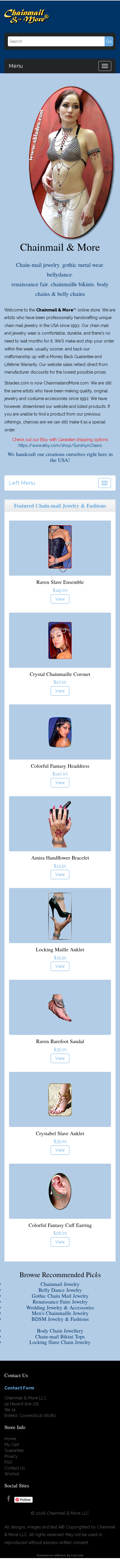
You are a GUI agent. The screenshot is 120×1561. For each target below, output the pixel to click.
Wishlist (11, 1474)
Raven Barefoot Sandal (60, 1041)
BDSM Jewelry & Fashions (60, 1318)
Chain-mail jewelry (37, 264)
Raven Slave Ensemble (60, 581)
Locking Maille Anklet (60, 949)
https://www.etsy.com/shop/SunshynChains (60, 445)
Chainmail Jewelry (60, 1283)
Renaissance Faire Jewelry (60, 1301)
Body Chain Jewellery (60, 1330)
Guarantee (14, 1450)
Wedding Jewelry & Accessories (60, 1307)
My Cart (11, 1444)
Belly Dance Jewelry (60, 1289)
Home (10, 1438)
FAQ (8, 1462)
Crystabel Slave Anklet (60, 1133)
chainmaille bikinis (72, 284)
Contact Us (14, 1468)
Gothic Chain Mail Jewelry (60, 1295)
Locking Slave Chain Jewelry (60, 1341)
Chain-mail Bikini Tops (60, 1336)
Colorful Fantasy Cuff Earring (60, 1224)
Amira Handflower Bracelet (60, 857)
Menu (16, 65)
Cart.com (77, 1555)
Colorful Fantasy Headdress (60, 765)
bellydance (59, 274)
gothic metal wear (82, 264)
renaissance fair (29, 284)
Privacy (11, 1456)
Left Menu (22, 482)
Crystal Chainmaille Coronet (60, 673)
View (60, 599)
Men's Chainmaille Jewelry (60, 1312)
